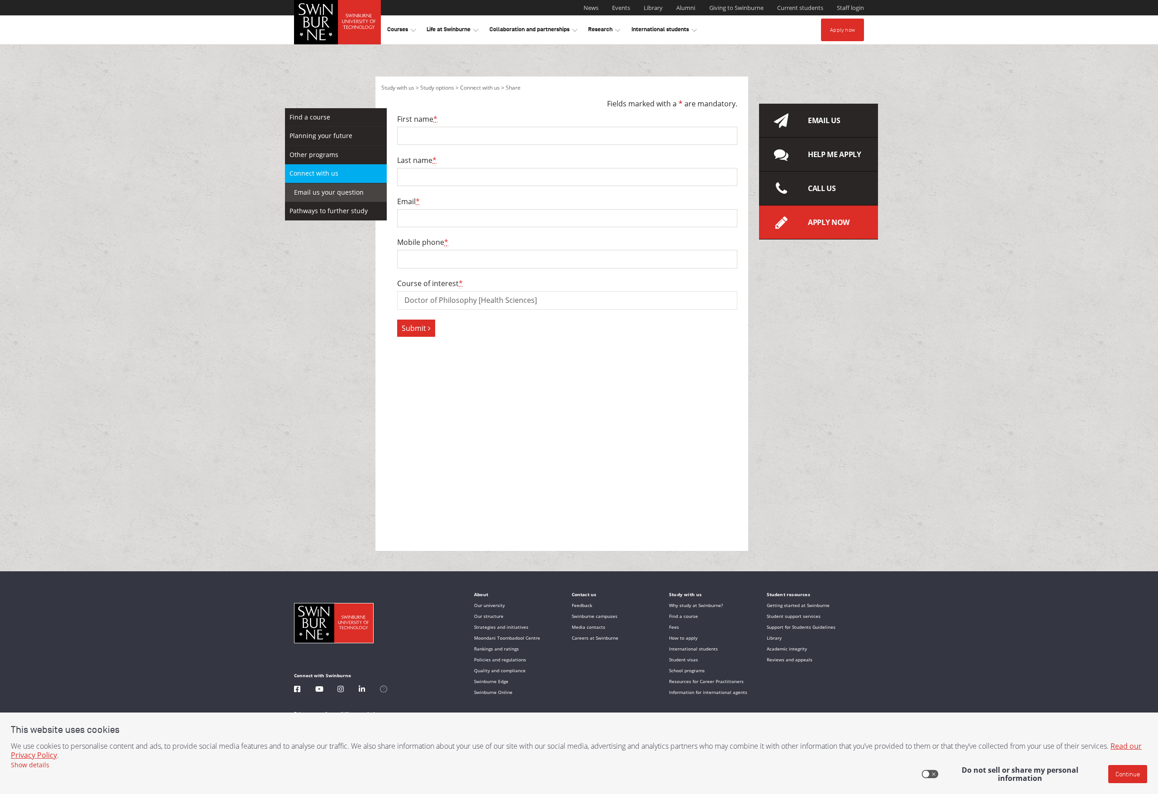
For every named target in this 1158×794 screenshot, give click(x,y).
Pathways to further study (329, 210)
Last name (417, 160)
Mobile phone (422, 242)
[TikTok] (383, 690)
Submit (415, 328)
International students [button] (664, 31)
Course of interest (430, 283)
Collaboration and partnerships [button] (533, 31)
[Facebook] (297, 690)
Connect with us (480, 87)
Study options (437, 87)
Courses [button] (401, 31)
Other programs (314, 154)
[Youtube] (319, 690)
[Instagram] (340, 690)
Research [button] (604, 31)
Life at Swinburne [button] (452, 31)
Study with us (397, 87)
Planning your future (321, 135)
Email (408, 201)
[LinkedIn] (362, 690)
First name (417, 119)
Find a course (310, 117)
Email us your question (329, 192)
